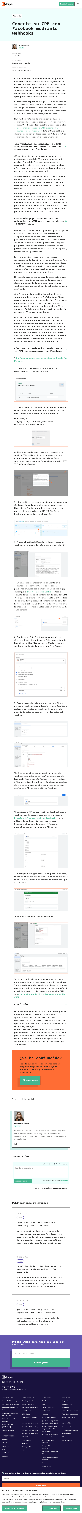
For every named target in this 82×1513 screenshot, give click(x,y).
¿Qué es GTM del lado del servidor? (50, 1435)
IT (31, 70)
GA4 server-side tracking (48, 1441)
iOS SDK (25, 1437)
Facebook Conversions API (50, 1452)
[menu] (78, 4)
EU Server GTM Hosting (10, 1404)
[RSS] (21, 1382)
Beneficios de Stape (49, 1463)
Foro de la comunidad (70, 1414)
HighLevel (5, 1453)
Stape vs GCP (47, 1466)
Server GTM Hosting (9, 1401)
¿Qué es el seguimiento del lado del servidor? (50, 1422)
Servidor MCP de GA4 (30, 1433)
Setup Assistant (28, 1404)
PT (22, 70)
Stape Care (66, 1401)
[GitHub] (14, 1382)
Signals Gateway (8, 1430)
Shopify (4, 1440)
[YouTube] (10, 1382)
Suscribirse (41, 1485)
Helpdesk (65, 1407)
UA (19, 70)
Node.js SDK (26, 1447)
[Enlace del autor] (15, 1144)
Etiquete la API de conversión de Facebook (34, 817)
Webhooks (17, 16)
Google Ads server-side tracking (50, 1447)
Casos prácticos (48, 1407)
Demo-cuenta (67, 1440)
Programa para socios (70, 1430)
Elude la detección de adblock (50, 1458)
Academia (45, 1401)
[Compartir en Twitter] (25, 1099)
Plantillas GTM (27, 1411)
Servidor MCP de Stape (30, 1427)
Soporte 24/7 (67, 1404)
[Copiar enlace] (32, 1099)
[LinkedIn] (18, 1382)
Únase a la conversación (21, 63)
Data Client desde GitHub (39, 591)
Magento (5, 1446)
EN (13, 70)
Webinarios (46, 1411)
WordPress (6, 1443)
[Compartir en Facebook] (21, 1099)
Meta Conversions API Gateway (10, 1408)
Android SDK (26, 1440)
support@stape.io (10, 1387)
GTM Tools (26, 1414)
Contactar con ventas (70, 1411)
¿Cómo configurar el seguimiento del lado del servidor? (49, 1428)
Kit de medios (67, 1437)
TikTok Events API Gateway (8, 1420)
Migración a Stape (68, 1417)
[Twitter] (7, 1382)
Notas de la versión (49, 1417)
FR (25, 70)
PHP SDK (25, 1443)
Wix (3, 1449)
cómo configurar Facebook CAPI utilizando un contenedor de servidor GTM (36, 129)
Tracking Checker (28, 1401)
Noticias (45, 1414)
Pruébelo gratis (66, 4)
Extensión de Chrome (30, 1407)
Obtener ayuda (30, 1080)
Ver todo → (6, 1457)
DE (28, 70)
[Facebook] (3, 1382)
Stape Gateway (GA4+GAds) (7, 1425)
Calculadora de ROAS (29, 1417)
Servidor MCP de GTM (30, 1430)
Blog (43, 1404)
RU (16, 70)
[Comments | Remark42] (41, 1178)
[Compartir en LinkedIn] (29, 1099)
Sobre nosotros (67, 1427)
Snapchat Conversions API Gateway (10, 1414)
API (23, 1450)
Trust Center (66, 1433)
